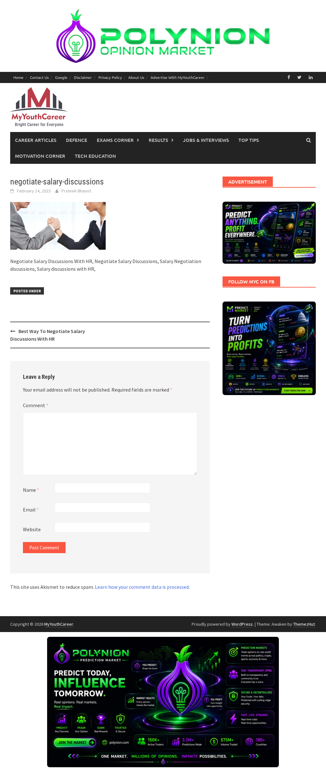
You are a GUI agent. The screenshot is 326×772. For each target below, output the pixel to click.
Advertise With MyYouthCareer (178, 77)
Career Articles (35, 140)
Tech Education (95, 156)
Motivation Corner (40, 156)
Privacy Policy (110, 77)
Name (31, 490)
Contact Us (39, 77)
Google (61, 77)
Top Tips (248, 140)
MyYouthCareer (58, 624)
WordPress (242, 624)
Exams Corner (115, 140)
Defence (76, 140)
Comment (35, 405)
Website (32, 529)
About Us (136, 77)
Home (18, 77)
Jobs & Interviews (206, 140)
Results (158, 140)
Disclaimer (83, 77)
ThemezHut (304, 624)
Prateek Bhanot (76, 191)
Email (31, 509)
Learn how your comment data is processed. (142, 587)
